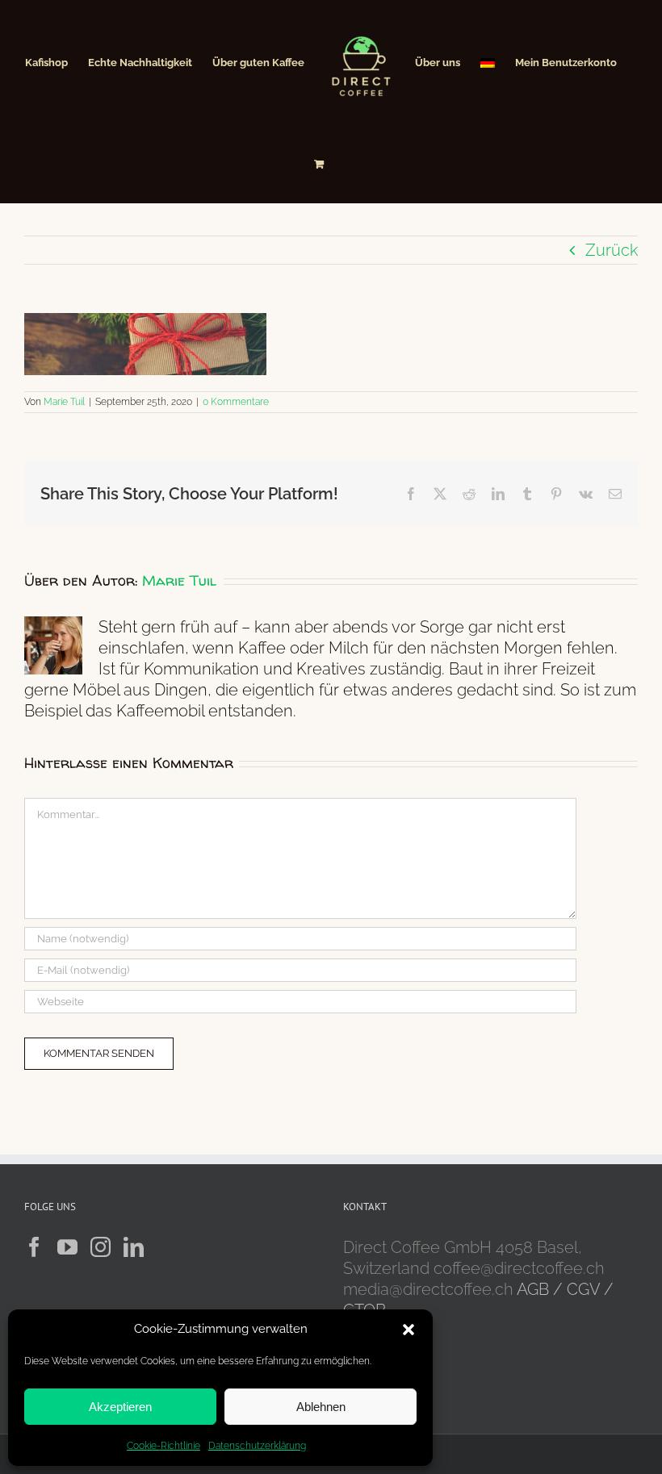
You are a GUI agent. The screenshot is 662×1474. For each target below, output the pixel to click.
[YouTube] (67, 1247)
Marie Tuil (64, 401)
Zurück (611, 250)
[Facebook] (34, 1247)
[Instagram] (100, 1247)
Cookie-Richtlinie (163, 1445)
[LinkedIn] (134, 1247)
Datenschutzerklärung (257, 1445)
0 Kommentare (236, 401)
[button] (408, 1330)
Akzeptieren (120, 1406)
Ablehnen (321, 1406)
